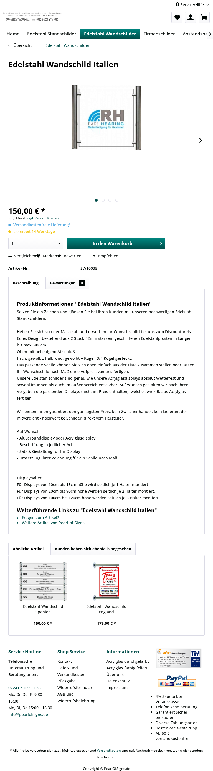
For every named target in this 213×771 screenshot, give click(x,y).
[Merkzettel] (176, 17)
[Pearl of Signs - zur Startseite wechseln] (32, 19)
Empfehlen (107, 255)
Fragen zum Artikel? (40, 517)
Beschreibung (26, 283)
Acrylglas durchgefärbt (127, 661)
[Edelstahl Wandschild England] (106, 581)
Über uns (115, 674)
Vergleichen (24, 255)
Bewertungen (66, 283)
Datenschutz (118, 680)
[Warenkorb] (204, 17)
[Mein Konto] (190, 17)
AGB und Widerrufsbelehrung (76, 697)
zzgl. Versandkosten (43, 218)
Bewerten (73, 255)
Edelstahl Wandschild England (106, 609)
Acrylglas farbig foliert (127, 667)
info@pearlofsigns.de (28, 714)
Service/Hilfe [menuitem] (192, 4)
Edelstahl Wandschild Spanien (43, 609)
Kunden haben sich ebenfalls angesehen (93, 548)
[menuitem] (176, 17)
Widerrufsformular (74, 687)
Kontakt (64, 661)
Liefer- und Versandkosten (71, 671)
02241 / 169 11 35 (24, 687)
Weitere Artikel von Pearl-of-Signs (53, 522)
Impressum (117, 687)
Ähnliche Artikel (28, 548)
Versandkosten (109, 750)
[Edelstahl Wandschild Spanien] (43, 581)
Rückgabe (66, 680)
